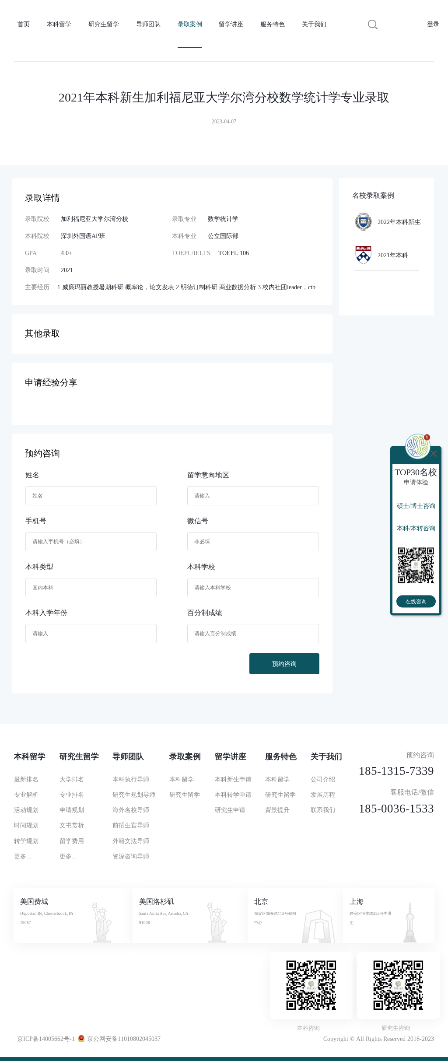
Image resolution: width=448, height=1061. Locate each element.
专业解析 (26, 794)
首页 (24, 24)
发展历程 (323, 794)
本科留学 (59, 24)
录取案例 (190, 24)
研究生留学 (103, 24)
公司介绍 (323, 779)
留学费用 (72, 840)
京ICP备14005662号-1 (46, 1038)
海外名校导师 (130, 809)
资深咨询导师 (130, 856)
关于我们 (314, 24)
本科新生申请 (233, 779)
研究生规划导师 (133, 794)
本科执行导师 (130, 779)
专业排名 (72, 794)
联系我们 (323, 809)
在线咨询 (416, 601)
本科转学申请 (233, 794)
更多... (23, 856)
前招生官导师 (130, 825)
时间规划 (26, 825)
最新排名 (26, 779)
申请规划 (72, 809)
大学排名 (72, 779)
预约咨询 (284, 663)
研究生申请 (230, 809)
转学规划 (26, 840)
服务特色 (272, 24)
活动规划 (26, 809)
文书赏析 (72, 825)
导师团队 (148, 24)
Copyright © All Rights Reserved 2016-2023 (378, 1038)
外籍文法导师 (130, 840)
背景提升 (277, 809)
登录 (433, 24)
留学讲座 (231, 24)
